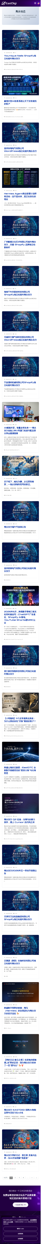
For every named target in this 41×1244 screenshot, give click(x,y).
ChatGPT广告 (13, 639)
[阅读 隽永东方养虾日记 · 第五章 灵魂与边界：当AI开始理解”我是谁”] (20, 1139)
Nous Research (18, 116)
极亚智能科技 (8, 686)
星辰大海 (20, 787)
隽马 (6, 495)
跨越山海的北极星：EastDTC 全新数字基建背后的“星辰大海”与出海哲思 (20, 770)
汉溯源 (6, 976)
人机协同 (13, 210)
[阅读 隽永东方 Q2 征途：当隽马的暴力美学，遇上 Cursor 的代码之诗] (20, 803)
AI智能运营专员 (8, 1123)
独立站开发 (20, 260)
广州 (16, 260)
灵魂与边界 (13, 1168)
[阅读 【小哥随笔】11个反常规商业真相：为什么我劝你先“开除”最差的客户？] (20, 702)
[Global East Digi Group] (39, 3)
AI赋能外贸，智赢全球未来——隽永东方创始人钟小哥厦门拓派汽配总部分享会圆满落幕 (20, 431)
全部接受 (20, 1238)
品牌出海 (13, 69)
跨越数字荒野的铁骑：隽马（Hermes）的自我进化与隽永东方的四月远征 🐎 (20, 1011)
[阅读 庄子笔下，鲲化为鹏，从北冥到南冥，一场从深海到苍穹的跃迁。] (20, 466)
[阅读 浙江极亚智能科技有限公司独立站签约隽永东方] (20, 655)
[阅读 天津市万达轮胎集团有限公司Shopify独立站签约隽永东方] (20, 901)
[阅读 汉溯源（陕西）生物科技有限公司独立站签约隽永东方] (20, 945)
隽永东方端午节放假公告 (15, 527)
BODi (9, 639)
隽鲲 (8, 495)
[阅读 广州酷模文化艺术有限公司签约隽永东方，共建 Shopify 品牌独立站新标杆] (20, 226)
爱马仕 (12, 1078)
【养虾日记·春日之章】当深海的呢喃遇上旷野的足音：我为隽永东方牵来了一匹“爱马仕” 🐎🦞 (20, 1063)
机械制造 (21, 396)
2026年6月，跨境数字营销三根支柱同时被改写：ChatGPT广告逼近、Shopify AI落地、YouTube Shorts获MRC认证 (20, 617)
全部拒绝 (20, 1233)
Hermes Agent (8, 210)
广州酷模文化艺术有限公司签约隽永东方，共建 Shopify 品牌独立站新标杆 (20, 245)
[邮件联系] (38, 1203)
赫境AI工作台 (21, 210)
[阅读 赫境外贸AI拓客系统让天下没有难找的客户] (20, 85)
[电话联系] (38, 1198)
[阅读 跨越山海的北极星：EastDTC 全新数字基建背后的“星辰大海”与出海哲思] (20, 752)
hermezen (13, 116)
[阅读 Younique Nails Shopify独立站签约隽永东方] (20, 40)
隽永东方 (23, 69)
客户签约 (17, 69)
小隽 (10, 1078)
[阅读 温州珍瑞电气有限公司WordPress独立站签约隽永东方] (20, 132)
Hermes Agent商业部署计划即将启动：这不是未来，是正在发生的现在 (20, 196)
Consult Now (19, 1204)
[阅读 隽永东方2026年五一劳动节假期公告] (20, 854)
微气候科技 (22, 350)
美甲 (20, 69)
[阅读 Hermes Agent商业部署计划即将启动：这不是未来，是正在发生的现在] (20, 178)
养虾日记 (7, 1078)
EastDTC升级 (8, 787)
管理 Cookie (20, 1228)
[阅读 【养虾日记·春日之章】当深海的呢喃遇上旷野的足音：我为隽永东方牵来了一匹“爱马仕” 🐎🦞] (20, 1044)
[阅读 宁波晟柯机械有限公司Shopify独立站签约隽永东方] (20, 366)
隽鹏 (10, 495)
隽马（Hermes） (8, 1028)
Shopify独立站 (8, 69)
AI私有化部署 (8, 116)
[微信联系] (38, 1192)
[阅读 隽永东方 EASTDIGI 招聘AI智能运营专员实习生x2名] (20, 1094)
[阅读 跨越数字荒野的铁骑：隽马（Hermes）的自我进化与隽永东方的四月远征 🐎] (20, 992)
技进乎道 (17, 210)
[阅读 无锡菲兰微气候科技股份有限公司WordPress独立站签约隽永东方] (20, 321)
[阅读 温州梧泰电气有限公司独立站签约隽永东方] (20, 552)
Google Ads (19, 639)
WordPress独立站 (8, 350)
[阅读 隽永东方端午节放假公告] (20, 511)
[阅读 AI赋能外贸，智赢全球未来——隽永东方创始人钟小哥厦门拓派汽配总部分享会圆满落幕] (20, 412)
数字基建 (17, 787)
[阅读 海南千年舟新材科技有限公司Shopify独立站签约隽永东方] (20, 276)
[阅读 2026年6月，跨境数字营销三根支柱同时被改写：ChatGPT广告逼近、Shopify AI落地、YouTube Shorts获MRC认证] (20, 596)
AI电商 (6, 639)
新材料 (20, 305)
